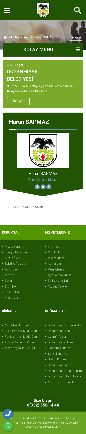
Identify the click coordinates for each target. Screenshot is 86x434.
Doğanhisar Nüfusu (60, 342)
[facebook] (37, 187)
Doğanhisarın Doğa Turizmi (65, 370)
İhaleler (9, 275)
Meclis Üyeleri (13, 258)
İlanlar (9, 280)
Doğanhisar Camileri (61, 365)
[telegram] (43, 187)
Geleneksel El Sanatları (62, 382)
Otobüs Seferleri (58, 286)
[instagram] (48, 187)
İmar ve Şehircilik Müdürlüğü (22, 342)
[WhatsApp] (8, 426)
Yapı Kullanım (56, 252)
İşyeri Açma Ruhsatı (60, 275)
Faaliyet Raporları (16, 252)
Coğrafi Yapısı (57, 336)
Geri (78, 37)
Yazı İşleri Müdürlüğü (18, 325)
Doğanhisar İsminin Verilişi (64, 325)
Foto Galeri (12, 292)
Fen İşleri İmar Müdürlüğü (21, 336)
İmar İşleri (54, 246)
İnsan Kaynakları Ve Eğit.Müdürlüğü (23, 348)
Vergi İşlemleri (56, 269)
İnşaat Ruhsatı (57, 258)
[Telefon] (8, 414)
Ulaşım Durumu (57, 359)
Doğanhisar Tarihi (59, 330)
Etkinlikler (11, 286)
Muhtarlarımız (20, 37)
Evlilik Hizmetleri (58, 280)
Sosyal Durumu (58, 353)
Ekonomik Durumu (60, 348)
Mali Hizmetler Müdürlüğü (21, 330)
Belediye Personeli (16, 263)
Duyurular (11, 269)
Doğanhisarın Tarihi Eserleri (65, 376)
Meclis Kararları (15, 246)
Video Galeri (12, 297)
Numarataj (54, 263)
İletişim (18, 101)
